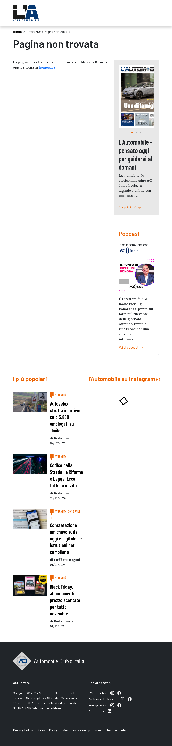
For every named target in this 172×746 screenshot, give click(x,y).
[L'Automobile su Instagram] (112, 693)
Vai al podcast (129, 347)
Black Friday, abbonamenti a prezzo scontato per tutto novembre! (65, 600)
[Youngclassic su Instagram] (112, 705)
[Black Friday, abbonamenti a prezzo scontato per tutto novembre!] (30, 585)
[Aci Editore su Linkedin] (109, 711)
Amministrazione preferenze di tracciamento (94, 730)
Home (17, 32)
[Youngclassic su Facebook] (119, 705)
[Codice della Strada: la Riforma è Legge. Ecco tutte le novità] (30, 464)
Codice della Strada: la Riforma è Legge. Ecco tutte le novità (66, 475)
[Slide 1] (136, 133)
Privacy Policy (23, 730)
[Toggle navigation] (156, 13)
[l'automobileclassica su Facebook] (130, 699)
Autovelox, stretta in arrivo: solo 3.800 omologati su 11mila (65, 417)
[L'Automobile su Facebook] (119, 693)
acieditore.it (55, 708)
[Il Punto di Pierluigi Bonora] (136, 275)
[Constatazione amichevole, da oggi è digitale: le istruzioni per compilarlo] (30, 519)
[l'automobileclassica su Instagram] (122, 699)
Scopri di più (128, 207)
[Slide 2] (140, 133)
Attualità (61, 395)
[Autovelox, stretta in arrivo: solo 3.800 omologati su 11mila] (30, 402)
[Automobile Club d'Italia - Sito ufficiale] (48, 665)
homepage (47, 67)
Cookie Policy (47, 730)
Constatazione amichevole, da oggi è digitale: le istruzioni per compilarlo (66, 538)
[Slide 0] (132, 133)
